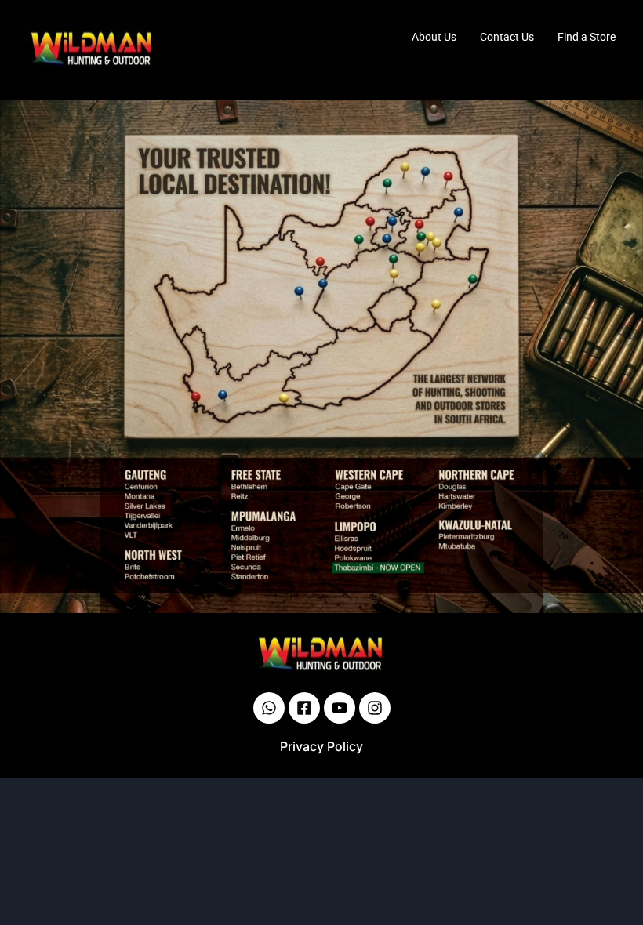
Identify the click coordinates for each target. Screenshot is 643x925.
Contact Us (507, 37)
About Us (434, 37)
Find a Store (587, 37)
